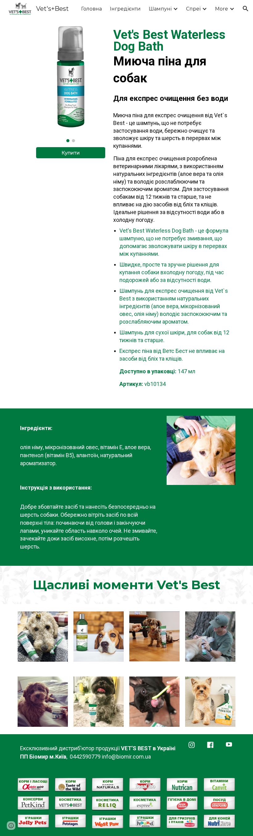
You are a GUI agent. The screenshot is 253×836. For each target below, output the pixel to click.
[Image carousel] (70, 83)
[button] (245, 8)
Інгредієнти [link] (125, 9)
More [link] (221, 9)
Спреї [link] (193, 9)
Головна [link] (91, 9)
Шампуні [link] (160, 9)
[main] (173, 66)
